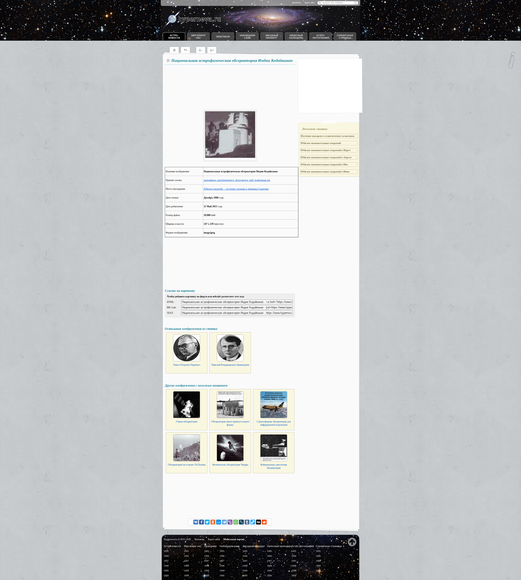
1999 (166, 570)
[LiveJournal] (241, 522)
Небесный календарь (296, 36)
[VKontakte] (195, 522)
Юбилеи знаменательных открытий (321, 143)
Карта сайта (309, 2)
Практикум (223, 36)
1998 (166, 566)
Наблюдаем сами (247, 36)
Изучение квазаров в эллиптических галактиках (328, 136)
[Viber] (230, 522)
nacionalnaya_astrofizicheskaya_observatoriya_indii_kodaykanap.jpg (237, 180)
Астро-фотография (321, 36)
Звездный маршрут (271, 36)
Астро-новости (174, 36)
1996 (166, 556)
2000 (166, 575)
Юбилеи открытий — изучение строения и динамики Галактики (236, 189)
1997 (166, 561)
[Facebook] (201, 522)
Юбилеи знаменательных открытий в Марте (325, 150)
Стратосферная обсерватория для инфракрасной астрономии (274, 423)
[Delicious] (252, 522)
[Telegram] (224, 522)
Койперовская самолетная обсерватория (273, 466)
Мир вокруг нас (198, 36)
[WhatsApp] (235, 522)
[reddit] (264, 522)
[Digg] (258, 522)
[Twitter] (207, 522)
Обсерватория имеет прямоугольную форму (230, 423)
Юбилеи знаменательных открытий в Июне (325, 171)
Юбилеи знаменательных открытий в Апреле (326, 157)
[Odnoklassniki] (212, 522)
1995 (166, 551)
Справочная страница (345, 36)
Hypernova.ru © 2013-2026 (177, 539)
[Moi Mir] (218, 522)
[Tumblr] (247, 522)
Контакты (297, 2)
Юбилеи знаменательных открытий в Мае (324, 164)
